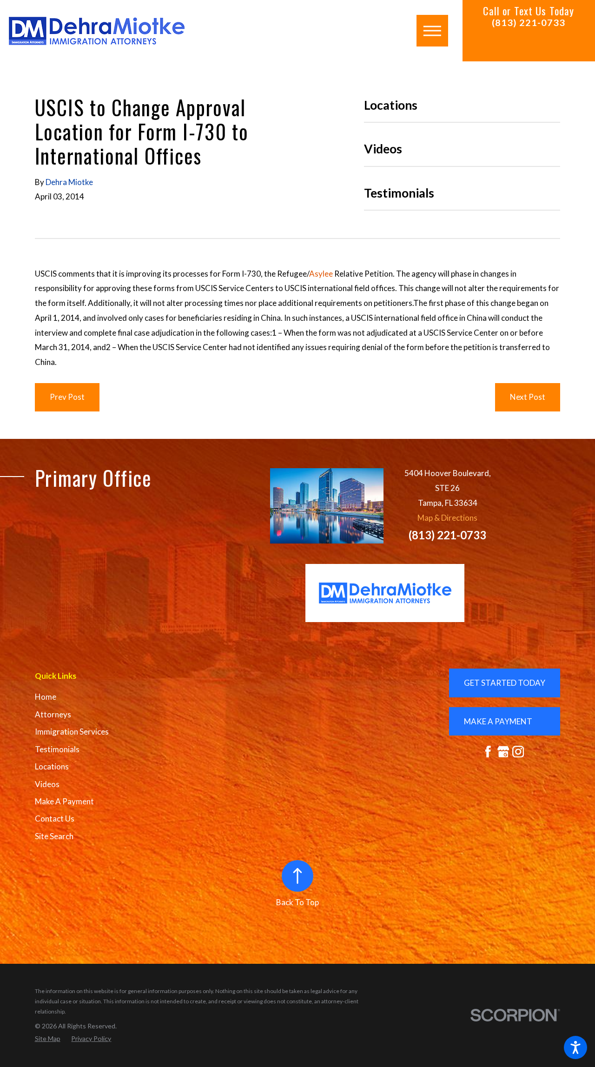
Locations (52, 766)
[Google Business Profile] (503, 752)
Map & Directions (447, 518)
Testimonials (57, 749)
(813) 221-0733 (528, 22)
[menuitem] (122, 697)
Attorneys (53, 714)
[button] (575, 1047)
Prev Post (67, 397)
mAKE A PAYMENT (498, 721)
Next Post (527, 397)
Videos (47, 784)
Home (45, 697)
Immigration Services (72, 731)
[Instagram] (518, 752)
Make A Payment (64, 801)
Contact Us (54, 818)
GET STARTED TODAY (504, 683)
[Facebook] (488, 752)
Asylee (321, 273)
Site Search (54, 836)
